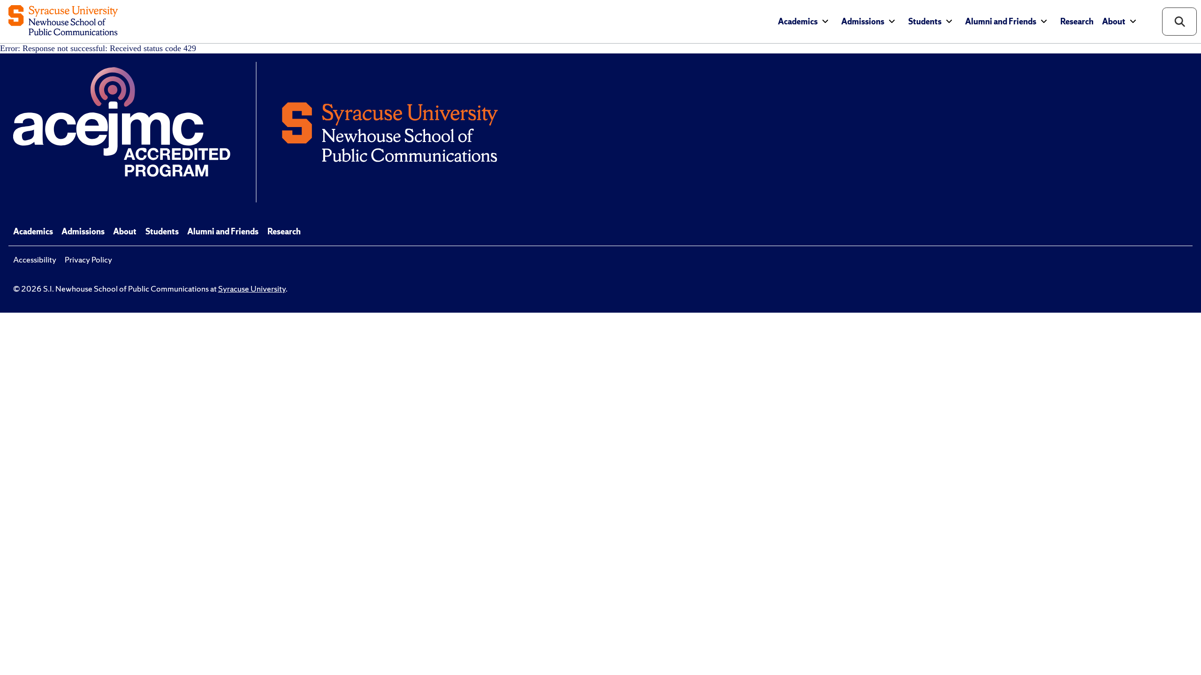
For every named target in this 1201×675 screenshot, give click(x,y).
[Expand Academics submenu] (825, 21)
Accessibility (34, 260)
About (1113, 21)
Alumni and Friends (1000, 21)
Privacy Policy (88, 260)
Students (925, 21)
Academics (798, 21)
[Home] (63, 21)
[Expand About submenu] (1132, 21)
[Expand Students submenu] (949, 21)
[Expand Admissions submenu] (891, 21)
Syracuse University (252, 289)
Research (1077, 21)
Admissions (862, 21)
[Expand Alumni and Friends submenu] (1043, 21)
